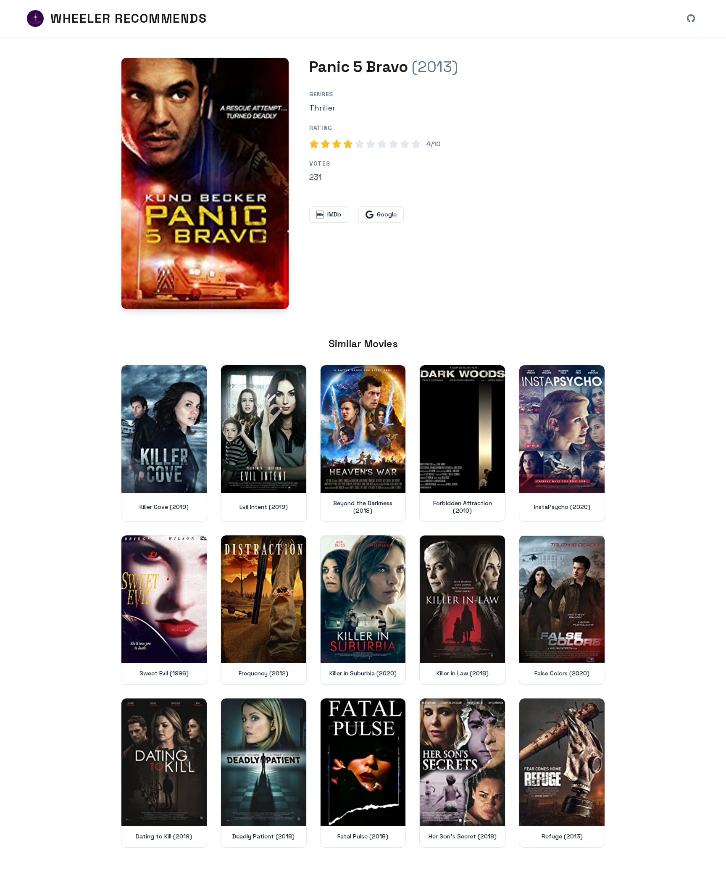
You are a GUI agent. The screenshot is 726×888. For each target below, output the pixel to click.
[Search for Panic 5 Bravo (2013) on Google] (205, 183)
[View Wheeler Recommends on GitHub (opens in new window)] (690, 18)
